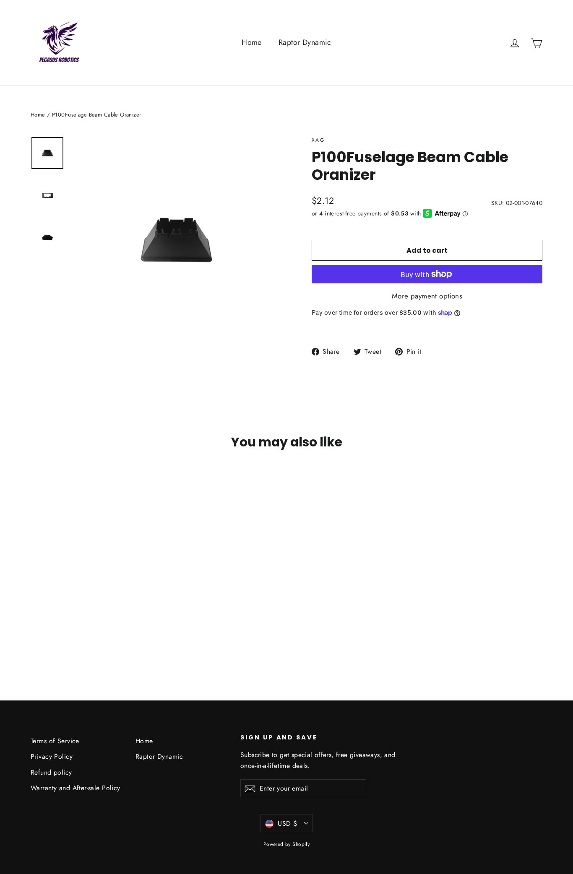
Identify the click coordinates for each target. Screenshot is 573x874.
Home (252, 42)
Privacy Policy (52, 756)
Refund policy (51, 772)
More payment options (427, 296)
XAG (318, 140)
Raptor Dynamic (305, 42)
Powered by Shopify (286, 844)
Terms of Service (55, 741)
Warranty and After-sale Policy (75, 788)
